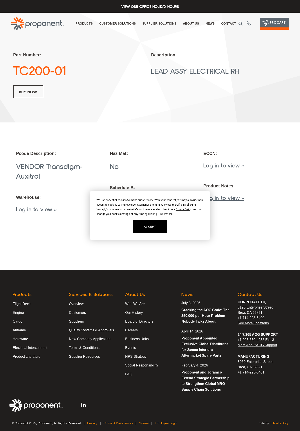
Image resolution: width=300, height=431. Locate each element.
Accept (150, 226)
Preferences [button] (166, 214)
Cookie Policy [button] (183, 209)
